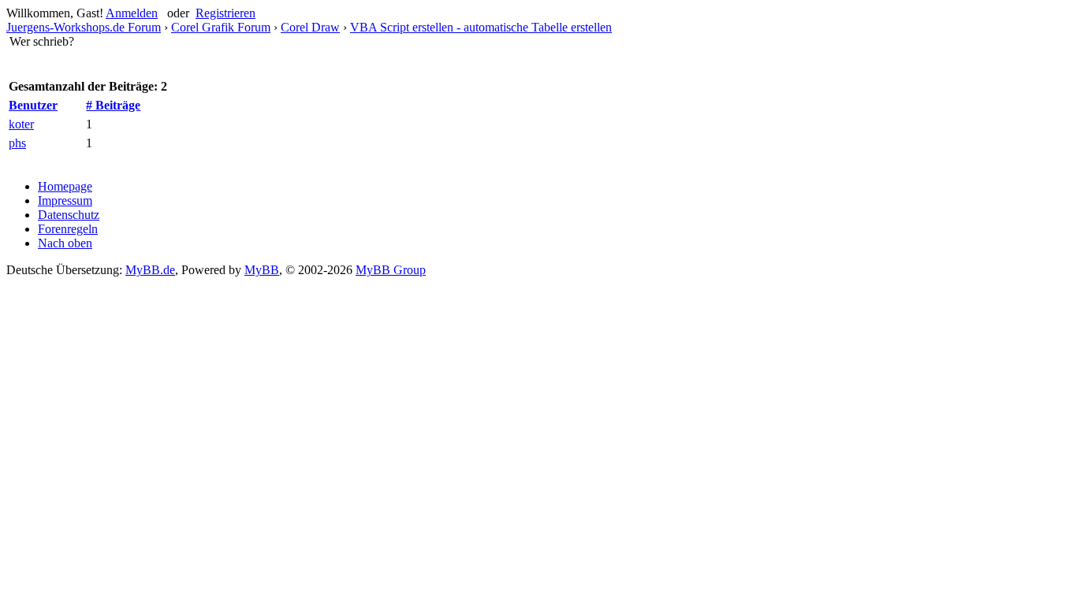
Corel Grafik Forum (220, 27)
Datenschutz (68, 214)
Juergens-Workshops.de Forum (83, 27)
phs (17, 143)
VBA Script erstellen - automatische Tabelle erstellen (481, 27)
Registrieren (225, 13)
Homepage (65, 186)
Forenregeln (68, 229)
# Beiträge (113, 105)
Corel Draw (310, 27)
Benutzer (33, 105)
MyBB (261, 270)
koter (21, 124)
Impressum (65, 200)
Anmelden (132, 13)
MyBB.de (150, 270)
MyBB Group (391, 270)
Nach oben (65, 243)
